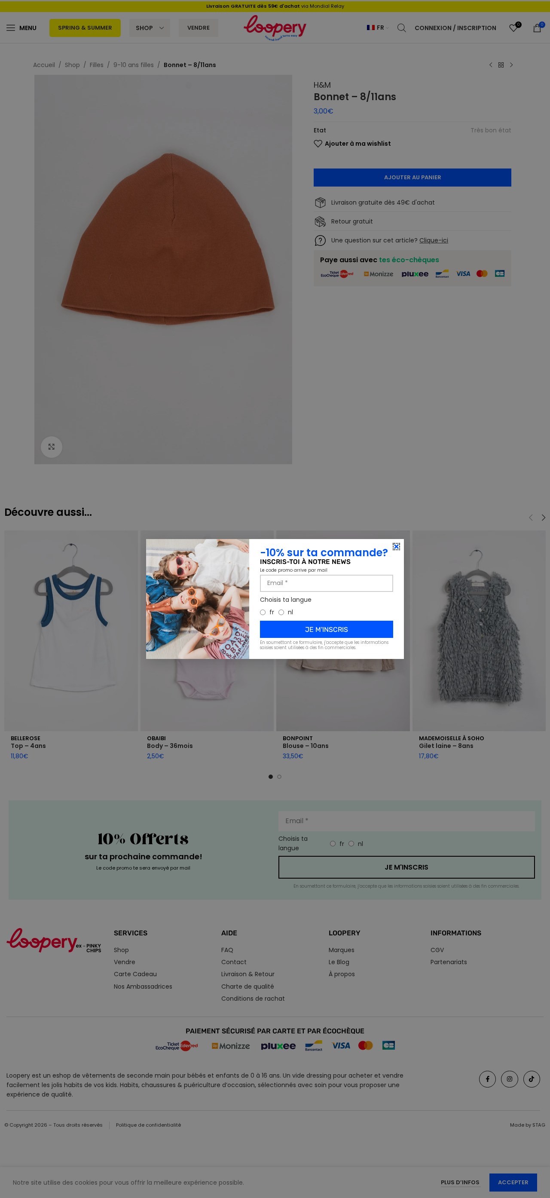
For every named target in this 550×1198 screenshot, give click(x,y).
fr (271, 612)
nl (290, 612)
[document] (275, 599)
